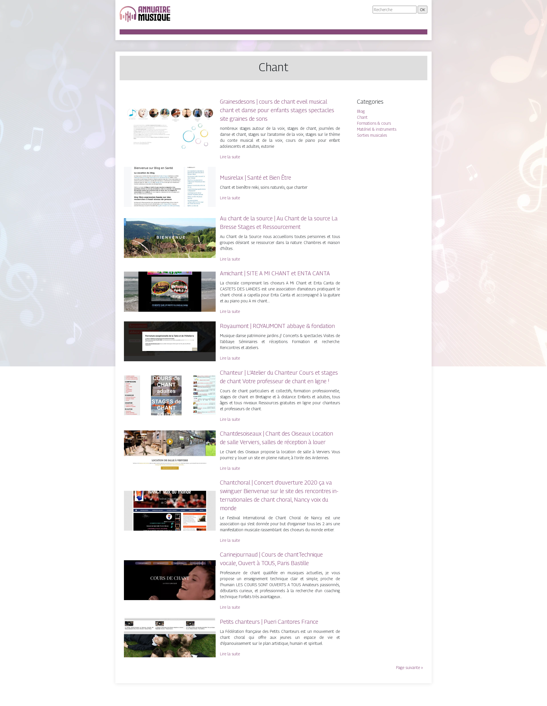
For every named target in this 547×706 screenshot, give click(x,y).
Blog (361, 111)
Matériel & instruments (376, 129)
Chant (362, 117)
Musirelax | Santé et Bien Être (255, 177)
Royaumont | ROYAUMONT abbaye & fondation (277, 326)
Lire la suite (230, 156)
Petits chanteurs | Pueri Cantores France (269, 621)
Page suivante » (409, 667)
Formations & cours (374, 123)
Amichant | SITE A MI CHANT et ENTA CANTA (275, 273)
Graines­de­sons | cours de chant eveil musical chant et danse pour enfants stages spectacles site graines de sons (277, 110)
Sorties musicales (372, 135)
